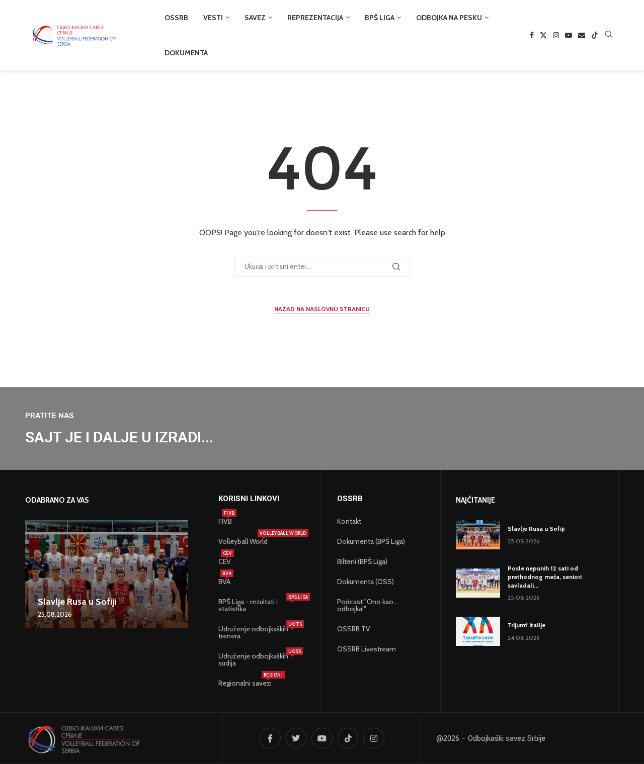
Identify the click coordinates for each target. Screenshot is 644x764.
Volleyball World (243, 541)
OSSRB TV (353, 628)
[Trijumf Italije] (478, 631)
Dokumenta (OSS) (365, 581)
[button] (34, 574)
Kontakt (349, 521)
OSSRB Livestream (366, 648)
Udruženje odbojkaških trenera (257, 632)
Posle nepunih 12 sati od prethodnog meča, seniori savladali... (545, 576)
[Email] (582, 35)
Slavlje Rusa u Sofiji (77, 601)
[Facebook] (531, 35)
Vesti (213, 17)
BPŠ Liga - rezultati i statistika (257, 605)
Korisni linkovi (248, 499)
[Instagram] (555, 35)
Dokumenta (186, 52)
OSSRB (176, 17)
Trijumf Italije (526, 625)
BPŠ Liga (379, 17)
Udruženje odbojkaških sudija (257, 659)
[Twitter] (543, 35)
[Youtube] (569, 35)
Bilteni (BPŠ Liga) (362, 561)
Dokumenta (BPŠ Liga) (371, 541)
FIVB (225, 521)
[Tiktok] (595, 35)
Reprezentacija (315, 17)
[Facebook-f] (270, 738)
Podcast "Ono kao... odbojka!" (367, 605)
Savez (255, 17)
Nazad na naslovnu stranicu (322, 309)
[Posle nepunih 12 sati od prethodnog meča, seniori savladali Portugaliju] (478, 583)
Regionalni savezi (245, 683)
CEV (224, 561)
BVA (224, 581)
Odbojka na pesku (449, 17)
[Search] (609, 35)
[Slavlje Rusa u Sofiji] (106, 574)
